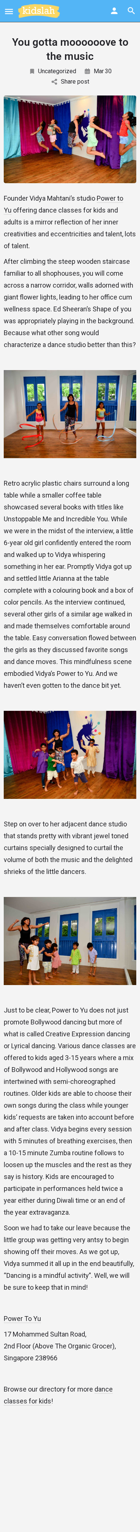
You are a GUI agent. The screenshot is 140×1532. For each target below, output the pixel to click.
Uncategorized (57, 71)
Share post (75, 81)
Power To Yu (22, 1318)
